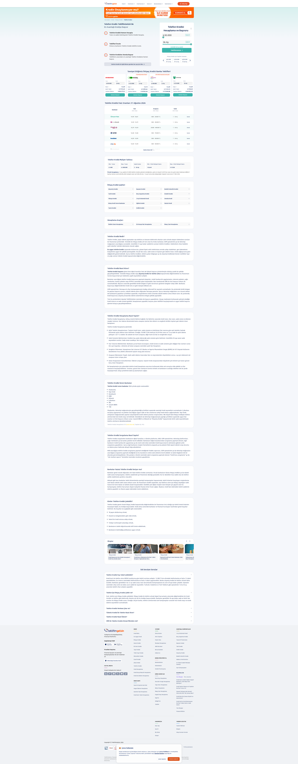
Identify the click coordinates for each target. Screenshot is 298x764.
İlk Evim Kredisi (138, 646)
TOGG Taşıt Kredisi (138, 653)
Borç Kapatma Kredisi (182, 636)
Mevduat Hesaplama (160, 643)
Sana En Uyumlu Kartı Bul (140, 685)
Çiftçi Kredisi (137, 662)
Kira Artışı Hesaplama (160, 678)
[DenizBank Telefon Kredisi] (115, 138)
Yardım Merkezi (180, 726)
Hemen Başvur (115, 95)
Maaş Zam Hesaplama (161, 691)
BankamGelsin (159, 662)
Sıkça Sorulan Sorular (182, 732)
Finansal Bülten (180, 711)
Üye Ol (156, 729)
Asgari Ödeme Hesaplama (140, 688)
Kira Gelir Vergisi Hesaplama (162, 681)
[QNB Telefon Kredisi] (115, 133)
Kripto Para (158, 640)
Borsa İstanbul (159, 649)
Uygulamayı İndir (109, 641)
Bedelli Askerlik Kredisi (182, 656)
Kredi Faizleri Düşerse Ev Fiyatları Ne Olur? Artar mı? (185, 687)
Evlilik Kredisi (179, 649)
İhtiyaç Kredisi (119, 20)
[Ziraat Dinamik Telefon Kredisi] (115, 122)
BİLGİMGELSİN (180, 673)
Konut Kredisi (137, 643)
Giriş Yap (184, 4)
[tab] (149, 575)
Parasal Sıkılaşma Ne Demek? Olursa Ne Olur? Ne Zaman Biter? (185, 692)
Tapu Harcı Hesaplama (161, 685)
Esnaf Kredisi (137, 659)
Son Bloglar (179, 677)
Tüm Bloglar (179, 708)
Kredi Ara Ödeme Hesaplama (141, 676)
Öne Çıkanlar (187, 677)
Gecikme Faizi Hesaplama (140, 691)
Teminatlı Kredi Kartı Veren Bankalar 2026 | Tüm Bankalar (171, 558)
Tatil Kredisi (179, 646)
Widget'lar (158, 701)
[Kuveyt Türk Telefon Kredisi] (115, 116)
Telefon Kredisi (138, 666)
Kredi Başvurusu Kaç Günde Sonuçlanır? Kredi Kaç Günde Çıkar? (119, 558)
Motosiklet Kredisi (138, 656)
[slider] (163, 37)
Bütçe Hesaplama (159, 688)
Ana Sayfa (107, 20)
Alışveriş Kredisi (180, 653)
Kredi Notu (136, 633)
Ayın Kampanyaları (181, 667)
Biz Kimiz (157, 732)
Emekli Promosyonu (160, 669)
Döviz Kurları (158, 633)
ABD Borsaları (158, 646)
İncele (188, 116)
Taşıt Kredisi (137, 649)
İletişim (178, 729)
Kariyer (157, 735)
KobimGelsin (158, 665)
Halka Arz (157, 653)
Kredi (112, 20)
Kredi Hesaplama (138, 669)
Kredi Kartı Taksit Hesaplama (141, 695)
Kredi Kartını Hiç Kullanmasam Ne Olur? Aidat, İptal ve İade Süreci (184, 703)
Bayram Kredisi (180, 643)
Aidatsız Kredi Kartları (182, 659)
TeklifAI (157, 704)
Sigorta (157, 698)
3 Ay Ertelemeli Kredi (181, 633)
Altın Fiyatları (158, 636)
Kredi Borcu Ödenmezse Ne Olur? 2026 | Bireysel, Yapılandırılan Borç (144, 558)
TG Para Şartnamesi (188, 747)
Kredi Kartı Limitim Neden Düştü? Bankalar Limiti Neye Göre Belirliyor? (185, 681)
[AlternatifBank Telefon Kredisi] (115, 127)
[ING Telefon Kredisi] (115, 143)
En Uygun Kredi (138, 636)
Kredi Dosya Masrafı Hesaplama (142, 672)
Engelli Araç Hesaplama (161, 694)
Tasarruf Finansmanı (181, 640)
